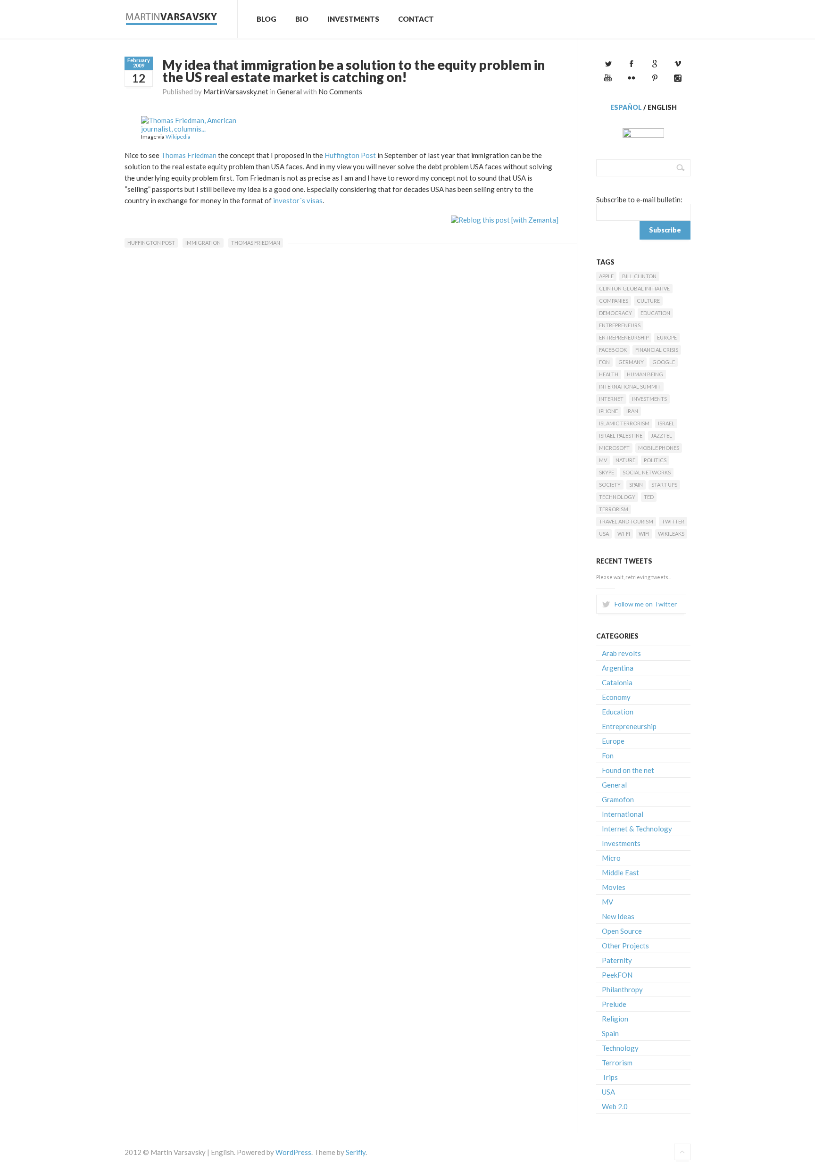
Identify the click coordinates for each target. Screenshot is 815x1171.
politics (655, 460)
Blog (266, 19)
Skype (606, 472)
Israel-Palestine (620, 435)
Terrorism (613, 509)
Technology (617, 497)
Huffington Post (350, 155)
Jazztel (661, 435)
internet (611, 399)
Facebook (613, 350)
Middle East (620, 872)
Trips (610, 1077)
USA (604, 534)
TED (649, 497)
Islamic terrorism (624, 423)
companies (613, 301)
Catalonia (617, 682)
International (622, 814)
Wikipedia (178, 136)
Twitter (673, 521)
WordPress (293, 1152)
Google (663, 362)
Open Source (622, 931)
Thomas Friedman (188, 155)
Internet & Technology (637, 828)
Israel (666, 423)
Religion (615, 1018)
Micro (611, 858)
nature (625, 460)
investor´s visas (297, 200)
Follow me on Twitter (646, 604)
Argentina (617, 668)
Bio (301, 19)
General (289, 91)
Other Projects (625, 945)
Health (608, 374)
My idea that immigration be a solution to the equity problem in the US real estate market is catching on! (353, 71)
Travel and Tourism (626, 521)
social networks (647, 472)
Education (655, 313)
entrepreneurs (619, 325)
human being (645, 374)
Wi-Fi (623, 534)
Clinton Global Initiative (634, 288)
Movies (613, 887)
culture (648, 301)
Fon (604, 362)
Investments (353, 19)
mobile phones (658, 448)
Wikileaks (671, 534)
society (610, 485)
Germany (631, 362)
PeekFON (617, 975)
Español (626, 107)
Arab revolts (621, 653)
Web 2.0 (615, 1106)
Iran (632, 411)
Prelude (614, 1004)
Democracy (615, 313)
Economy (616, 697)
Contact (416, 19)
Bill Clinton (639, 276)
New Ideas (618, 916)
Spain (636, 485)
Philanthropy (622, 989)
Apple (606, 276)
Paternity (617, 960)
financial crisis (656, 350)
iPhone (608, 411)
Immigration (203, 243)
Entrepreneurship (624, 337)
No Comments (340, 91)
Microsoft (614, 448)
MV (603, 460)
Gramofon (618, 799)
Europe (667, 337)
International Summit (630, 386)
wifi (644, 534)
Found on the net (628, 770)
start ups (664, 485)
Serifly (356, 1152)
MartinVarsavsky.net (235, 91)
